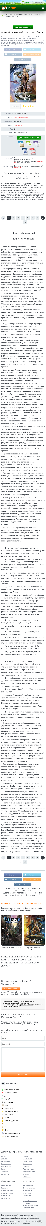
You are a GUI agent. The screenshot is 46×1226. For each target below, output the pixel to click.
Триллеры (4, 1171)
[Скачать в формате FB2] (21, 147)
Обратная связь (28, 1208)
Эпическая (26, 1177)
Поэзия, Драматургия (11, 1136)
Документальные (10, 1102)
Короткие (4, 1188)
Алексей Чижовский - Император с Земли (34, 948)
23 (25, 222)
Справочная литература (12, 1124)
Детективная (27, 1161)
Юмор (6, 1130)
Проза (6, 1105)
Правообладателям (30, 1201)
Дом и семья (8, 1114)
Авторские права (23, 27)
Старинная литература (11, 1127)
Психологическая (29, 1169)
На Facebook (12, 49)
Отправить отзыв (23, 1074)
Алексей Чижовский (21, 117)
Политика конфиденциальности (30, 1204)
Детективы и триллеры (11, 1096)
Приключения (8, 1108)
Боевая (25, 1156)
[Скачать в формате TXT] (36, 147)
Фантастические (7, 1190)
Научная (26, 1166)
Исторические (6, 1164)
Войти (27, 2)
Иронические (5, 1161)
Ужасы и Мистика (29, 1171)
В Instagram (12, 54)
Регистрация (38, 2)
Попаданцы (18, 125)
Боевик (3, 1156)
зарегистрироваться (26, 1005)
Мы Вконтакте (22, 59)
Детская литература (11, 1111)
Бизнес (6, 1117)
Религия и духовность (11, 1121)
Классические (6, 1166)
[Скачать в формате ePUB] (28, 147)
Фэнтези (26, 1174)
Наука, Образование (11, 1099)
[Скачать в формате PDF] (32, 154)
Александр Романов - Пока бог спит (12, 948)
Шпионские (5, 1174)
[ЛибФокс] (8, 8)
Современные (6, 1196)
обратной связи (23, 1223)
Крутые (3, 1169)
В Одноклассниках (33, 54)
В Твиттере (31, 49)
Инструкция (17, 167)
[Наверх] (40, 1221)
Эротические (5, 1198)
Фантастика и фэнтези (11, 1089)
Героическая (27, 1159)
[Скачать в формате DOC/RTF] (25, 154)
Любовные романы (10, 1093)
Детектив (4, 1159)
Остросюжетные (7, 1193)
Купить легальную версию (29, 138)
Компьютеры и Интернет (12, 1133)
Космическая (27, 1164)
